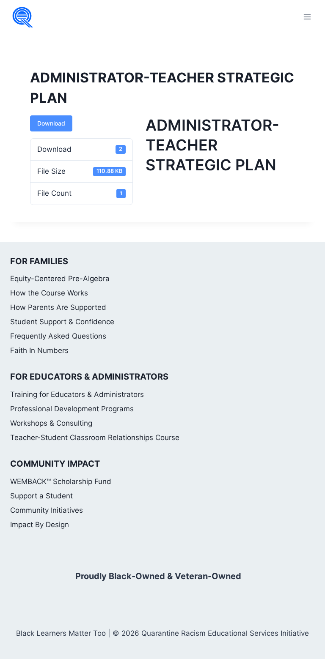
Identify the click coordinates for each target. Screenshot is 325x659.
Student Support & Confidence (62, 321)
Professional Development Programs (72, 409)
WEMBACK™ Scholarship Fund (60, 481)
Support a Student (41, 496)
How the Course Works (49, 293)
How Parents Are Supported (58, 307)
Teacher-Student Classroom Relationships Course (94, 437)
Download (51, 123)
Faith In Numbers (39, 350)
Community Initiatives (46, 510)
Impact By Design (39, 524)
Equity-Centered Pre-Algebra (60, 278)
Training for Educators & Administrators (77, 394)
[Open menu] (307, 16)
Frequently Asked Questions (58, 336)
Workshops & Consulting (51, 423)
